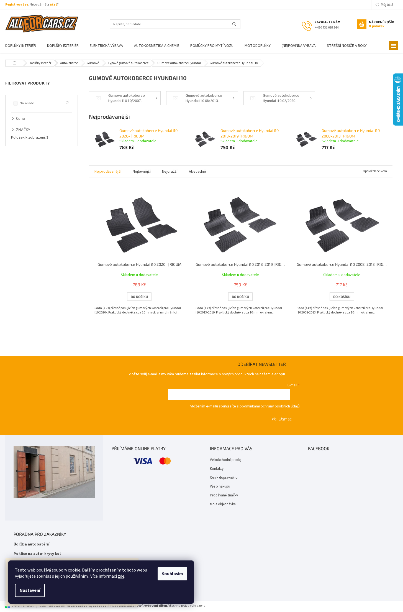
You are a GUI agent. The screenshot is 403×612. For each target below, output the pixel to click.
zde (121, 576)
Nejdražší (170, 171)
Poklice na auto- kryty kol (37, 554)
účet (53, 4)
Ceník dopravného (224, 477)
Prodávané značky (224, 495)
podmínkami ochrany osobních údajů (270, 406)
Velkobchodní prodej (225, 459)
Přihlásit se (282, 419)
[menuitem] (63, 46)
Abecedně (197, 171)
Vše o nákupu (220, 486)
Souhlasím (172, 574)
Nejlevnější (142, 171)
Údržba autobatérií (31, 544)
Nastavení (30, 590)
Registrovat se (16, 4)
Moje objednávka (223, 504)
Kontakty (217, 468)
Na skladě (44, 103)
